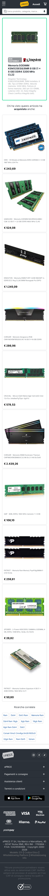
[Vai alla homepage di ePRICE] (8, 755)
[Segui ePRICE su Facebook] (39, 755)
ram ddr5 (20, 739)
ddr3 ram (23, 715)
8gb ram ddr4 (10, 727)
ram (5, 715)
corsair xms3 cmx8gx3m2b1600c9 (19, 733)
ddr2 (22, 727)
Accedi (36, 4)
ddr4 (13, 715)
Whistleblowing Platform (15, 855)
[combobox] (24, 11)
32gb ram (8, 739)
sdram (32, 739)
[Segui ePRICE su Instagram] (33, 755)
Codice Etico (31, 852)
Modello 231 (16, 852)
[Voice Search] (44, 11)
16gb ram (37, 721)
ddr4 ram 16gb (10, 721)
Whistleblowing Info (34, 856)
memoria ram (37, 715)
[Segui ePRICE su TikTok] (44, 755)
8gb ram (25, 721)
